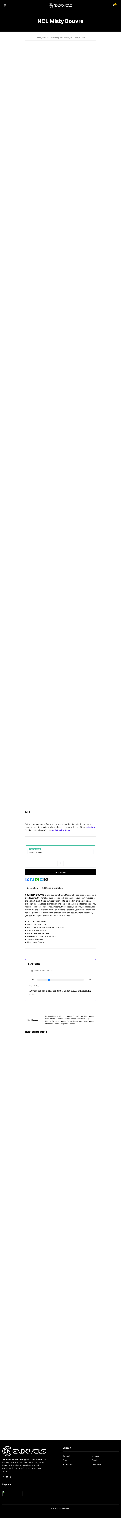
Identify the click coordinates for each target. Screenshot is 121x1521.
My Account (68, 1464)
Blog (65, 1460)
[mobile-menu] (5, 5)
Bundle (95, 1460)
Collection (46, 38)
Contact (66, 1456)
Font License (35, 849)
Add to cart (60, 872)
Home (38, 38)
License (95, 1456)
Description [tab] (32, 888)
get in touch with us (61, 830)
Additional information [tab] (52, 888)
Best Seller (96, 1464)
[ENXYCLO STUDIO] (60, 5)
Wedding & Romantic (60, 38)
